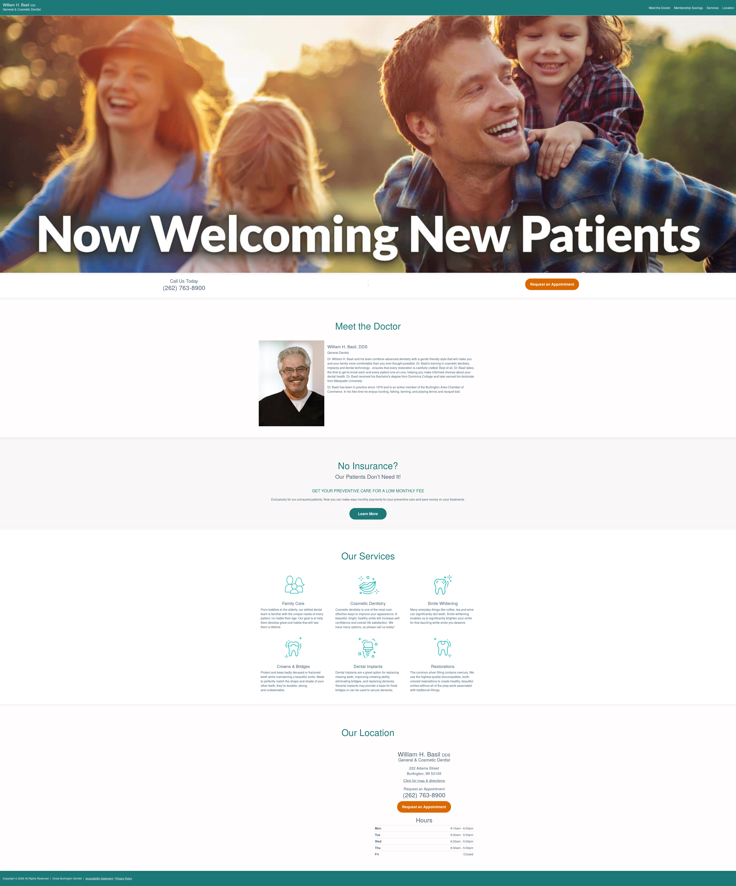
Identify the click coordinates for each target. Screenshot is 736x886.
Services (713, 8)
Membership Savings (688, 8)
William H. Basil (22, 6)
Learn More (368, 513)
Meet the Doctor (659, 8)
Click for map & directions (424, 780)
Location (728, 8)
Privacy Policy (123, 878)
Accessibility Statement (99, 878)
